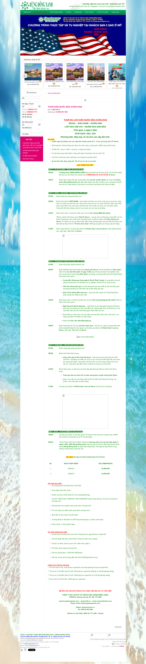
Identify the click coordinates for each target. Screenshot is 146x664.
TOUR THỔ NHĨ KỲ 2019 (31, 82)
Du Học (68, 12)
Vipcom (124, 641)
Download (118, 627)
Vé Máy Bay (78, 12)
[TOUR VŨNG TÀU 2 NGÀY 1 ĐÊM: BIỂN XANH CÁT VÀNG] (117, 71)
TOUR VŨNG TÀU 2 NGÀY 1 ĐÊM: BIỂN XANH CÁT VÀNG (117, 82)
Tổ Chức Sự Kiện (102, 12)
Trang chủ (27, 12)
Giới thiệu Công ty (28, 159)
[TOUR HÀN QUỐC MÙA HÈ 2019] (54, 71)
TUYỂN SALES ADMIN (30, 156)
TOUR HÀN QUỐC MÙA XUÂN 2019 (75, 83)
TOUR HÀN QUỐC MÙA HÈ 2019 (54, 81)
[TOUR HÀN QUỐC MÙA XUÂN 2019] (75, 71)
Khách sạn (115, 12)
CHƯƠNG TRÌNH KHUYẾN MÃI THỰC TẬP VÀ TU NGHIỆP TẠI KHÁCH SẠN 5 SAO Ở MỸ (32, 145)
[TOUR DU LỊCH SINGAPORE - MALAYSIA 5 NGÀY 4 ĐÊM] (96, 71)
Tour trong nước (56, 12)
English (123, 9)
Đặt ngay (52, 116)
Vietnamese (119, 9)
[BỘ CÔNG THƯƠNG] (119, 644)
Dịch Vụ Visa (89, 12)
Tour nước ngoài (40, 12)
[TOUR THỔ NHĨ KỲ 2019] (33, 71)
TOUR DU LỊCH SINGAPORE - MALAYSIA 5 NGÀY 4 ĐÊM (96, 83)
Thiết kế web (115, 641)
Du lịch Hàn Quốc (54, 93)
